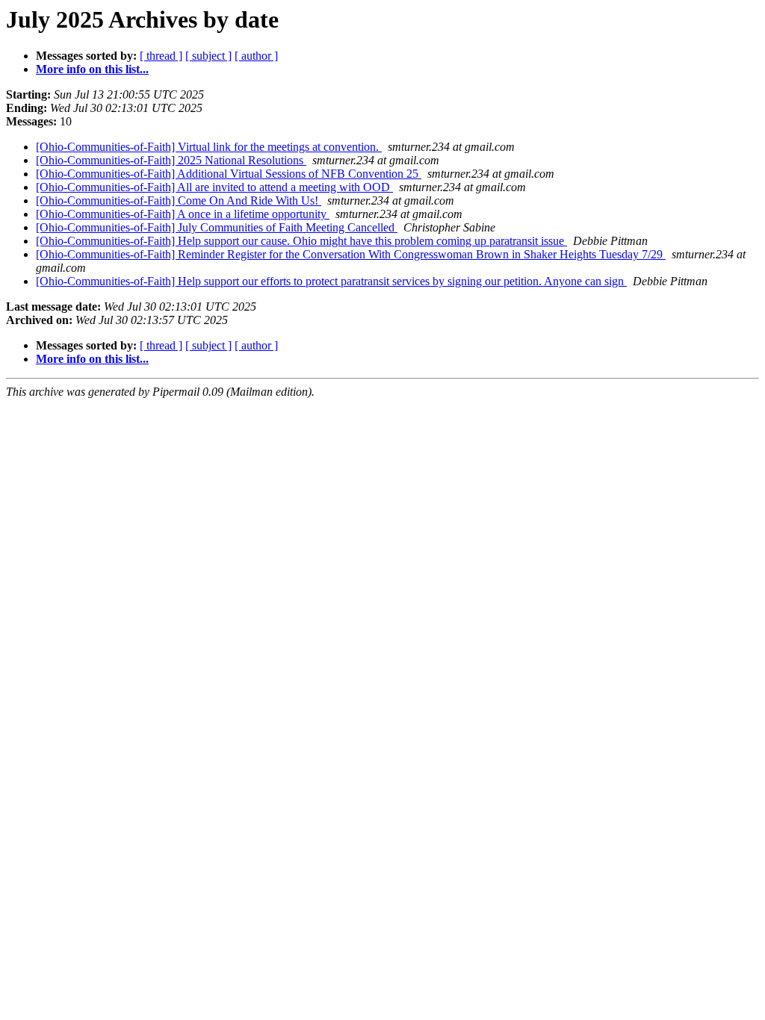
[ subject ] (208, 55)
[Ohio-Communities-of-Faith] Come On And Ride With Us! (178, 200)
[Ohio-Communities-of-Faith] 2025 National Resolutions (171, 160)
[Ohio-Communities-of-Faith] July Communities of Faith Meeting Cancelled (216, 227)
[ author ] (256, 55)
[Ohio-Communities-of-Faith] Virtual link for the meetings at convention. (209, 146)
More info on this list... (92, 69)
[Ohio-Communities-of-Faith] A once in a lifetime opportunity (182, 214)
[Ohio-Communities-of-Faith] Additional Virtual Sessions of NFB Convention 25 (228, 173)
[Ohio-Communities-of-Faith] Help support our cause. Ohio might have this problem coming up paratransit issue (301, 240)
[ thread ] (161, 55)
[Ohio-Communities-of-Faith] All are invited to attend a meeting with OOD (214, 187)
